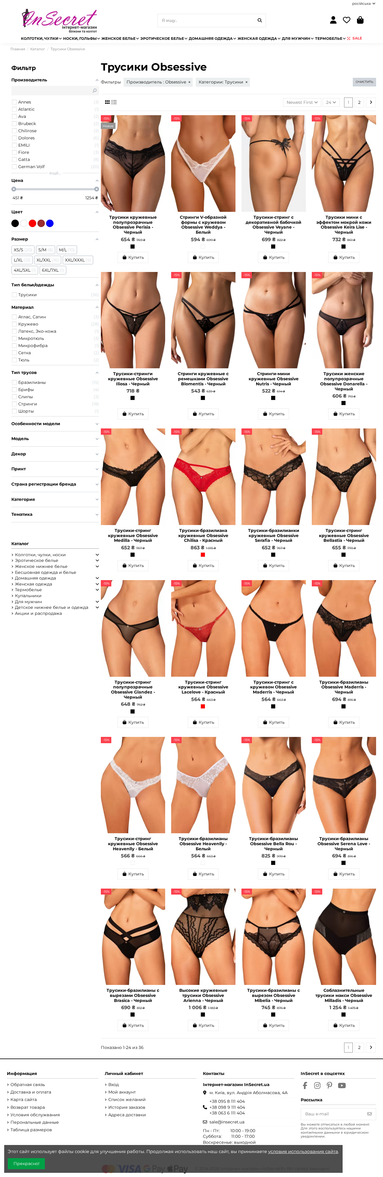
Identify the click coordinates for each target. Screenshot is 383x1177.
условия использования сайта (303, 1151)
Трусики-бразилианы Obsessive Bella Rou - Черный (273, 843)
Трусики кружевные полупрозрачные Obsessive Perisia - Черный (133, 225)
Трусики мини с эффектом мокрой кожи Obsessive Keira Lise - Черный (343, 225)
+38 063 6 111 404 (227, 1113)
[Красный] (203, 555)
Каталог (20, 543)
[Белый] (203, 246)
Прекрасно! (26, 1163)
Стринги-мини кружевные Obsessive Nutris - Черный (274, 379)
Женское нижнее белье (41, 566)
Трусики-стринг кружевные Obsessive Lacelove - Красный (203, 687)
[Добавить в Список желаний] (160, 124)
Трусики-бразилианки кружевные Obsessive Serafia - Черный (273, 535)
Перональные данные (34, 1122)
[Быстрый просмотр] (160, 134)
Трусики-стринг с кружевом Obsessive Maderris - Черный (273, 687)
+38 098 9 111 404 (227, 1107)
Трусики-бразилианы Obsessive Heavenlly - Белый (203, 843)
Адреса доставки (127, 1114)
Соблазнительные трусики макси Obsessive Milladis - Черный (343, 995)
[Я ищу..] (259, 20)
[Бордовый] (41, 223)
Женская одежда (33, 584)
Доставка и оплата (30, 1092)
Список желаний (127, 1099)
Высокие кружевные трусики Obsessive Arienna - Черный (203, 995)
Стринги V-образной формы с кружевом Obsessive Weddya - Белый (203, 225)
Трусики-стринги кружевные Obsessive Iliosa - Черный (133, 379)
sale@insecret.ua (226, 1122)
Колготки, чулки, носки (40, 554)
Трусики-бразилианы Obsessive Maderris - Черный (343, 687)
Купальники (28, 595)
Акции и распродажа (38, 613)
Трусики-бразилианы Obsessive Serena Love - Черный (343, 843)
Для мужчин (28, 601)
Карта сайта (23, 1099)
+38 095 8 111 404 (227, 1101)
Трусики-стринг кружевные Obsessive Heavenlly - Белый (133, 843)
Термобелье (28, 589)
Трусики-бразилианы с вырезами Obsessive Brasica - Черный (133, 995)
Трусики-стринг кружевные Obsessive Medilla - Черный (133, 535)
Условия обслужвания (35, 1114)
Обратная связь (27, 1084)
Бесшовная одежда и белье (45, 572)
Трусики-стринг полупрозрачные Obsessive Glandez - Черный (133, 689)
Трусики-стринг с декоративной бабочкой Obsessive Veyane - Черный (273, 225)
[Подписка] (369, 1114)
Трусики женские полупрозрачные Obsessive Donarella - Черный (343, 381)
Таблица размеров (31, 1129)
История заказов (126, 1107)
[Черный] (132, 246)
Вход (113, 1084)
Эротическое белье (36, 560)
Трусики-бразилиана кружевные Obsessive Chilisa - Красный (203, 535)
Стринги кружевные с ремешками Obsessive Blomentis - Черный (203, 379)
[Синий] (50, 223)
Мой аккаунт (122, 1092)
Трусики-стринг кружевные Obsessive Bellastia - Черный (344, 535)
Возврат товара (27, 1107)
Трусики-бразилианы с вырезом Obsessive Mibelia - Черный (273, 995)
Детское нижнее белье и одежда (51, 607)
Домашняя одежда (35, 578)
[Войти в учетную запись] (333, 20)
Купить (136, 257)
